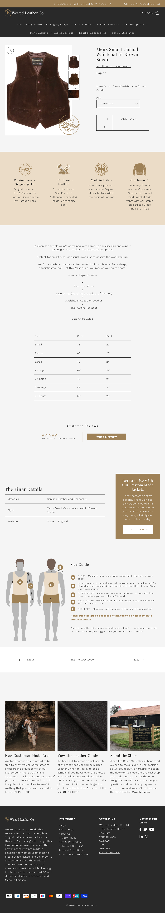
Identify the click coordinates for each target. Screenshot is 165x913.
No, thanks (111, 488)
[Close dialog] (135, 418)
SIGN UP (111, 471)
